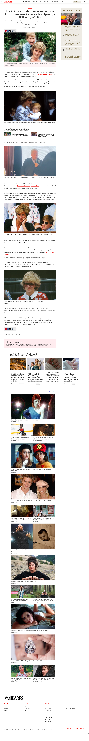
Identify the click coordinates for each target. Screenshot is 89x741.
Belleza (46, 1)
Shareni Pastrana (33, 27)
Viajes (61, 1)
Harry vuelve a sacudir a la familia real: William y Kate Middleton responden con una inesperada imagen (72, 28)
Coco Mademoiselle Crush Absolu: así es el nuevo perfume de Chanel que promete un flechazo (17, 377)
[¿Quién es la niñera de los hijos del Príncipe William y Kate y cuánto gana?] (7, 134)
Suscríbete (77, 1)
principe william (17, 334)
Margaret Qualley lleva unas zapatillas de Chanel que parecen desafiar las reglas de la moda (73, 56)
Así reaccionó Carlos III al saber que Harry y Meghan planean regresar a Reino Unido (72, 35)
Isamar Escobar (38, 383)
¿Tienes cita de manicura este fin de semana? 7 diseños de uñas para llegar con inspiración (71, 377)
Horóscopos (54, 1)
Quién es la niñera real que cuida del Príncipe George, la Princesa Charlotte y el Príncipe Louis (47, 135)
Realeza (35, 1)
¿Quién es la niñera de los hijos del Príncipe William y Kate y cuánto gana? (20, 135)
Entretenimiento (26, 1)
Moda (40, 1)
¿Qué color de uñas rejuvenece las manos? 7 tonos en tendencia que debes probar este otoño (73, 50)
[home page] (7, 2)
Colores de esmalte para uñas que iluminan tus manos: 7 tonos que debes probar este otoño (53, 375)
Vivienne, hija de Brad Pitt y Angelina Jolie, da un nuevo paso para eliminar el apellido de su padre (35, 377)
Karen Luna (21, 383)
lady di (7, 334)
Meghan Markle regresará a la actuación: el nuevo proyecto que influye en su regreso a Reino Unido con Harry (73, 42)
